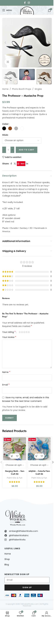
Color (5, 123)
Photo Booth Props (21, 89)
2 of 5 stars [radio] (22, 332)
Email (6, 384)
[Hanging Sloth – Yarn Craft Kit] (14, 448)
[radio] (4, 128)
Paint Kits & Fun (14, 477)
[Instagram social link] (29, 2)
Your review (9, 337)
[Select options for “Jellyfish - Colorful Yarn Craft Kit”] (36, 456)
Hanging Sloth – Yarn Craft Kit (14, 472)
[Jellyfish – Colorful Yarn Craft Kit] (39, 448)
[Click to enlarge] (7, 61)
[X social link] (15, 164)
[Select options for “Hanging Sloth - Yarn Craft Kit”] (12, 456)
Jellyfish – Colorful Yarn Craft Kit (39, 472)
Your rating (9, 332)
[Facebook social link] (25, 2)
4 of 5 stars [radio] (26, 332)
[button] (5, 43)
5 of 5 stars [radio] (29, 332)
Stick (5, 134)
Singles (38, 89)
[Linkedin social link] (27, 164)
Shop (7, 559)
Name (6, 372)
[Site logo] (27, 9)
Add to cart (26, 149)
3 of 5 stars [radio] (24, 332)
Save (22, 163)
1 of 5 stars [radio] (20, 332)
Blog (6, 564)
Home (5, 89)
